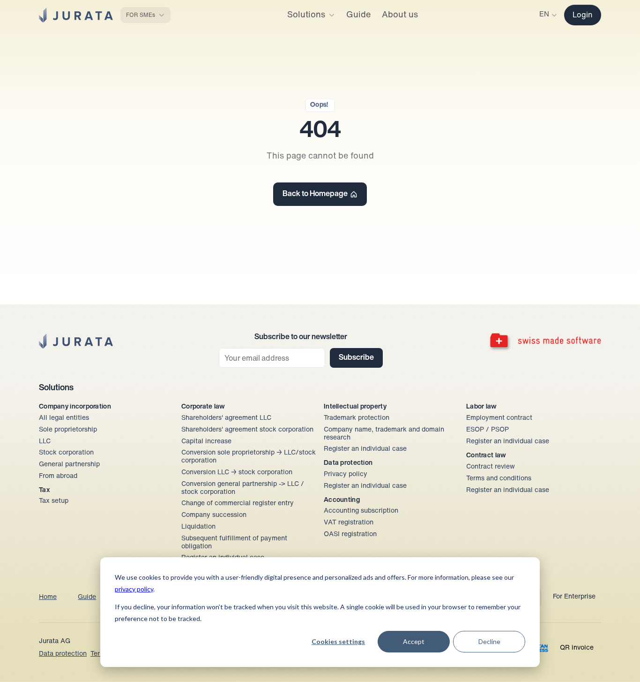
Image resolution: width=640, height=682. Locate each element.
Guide (87, 597)
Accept (413, 641)
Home (48, 597)
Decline (489, 641)
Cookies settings (338, 641)
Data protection (63, 654)
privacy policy (134, 589)
